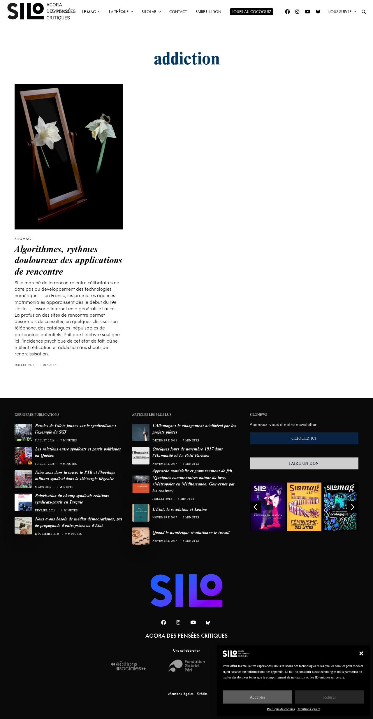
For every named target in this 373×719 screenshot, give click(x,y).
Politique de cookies (281, 709)
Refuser (329, 697)
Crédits (202, 693)
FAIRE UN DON (304, 463)
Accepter (257, 697)
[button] (361, 653)
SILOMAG (23, 238)
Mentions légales (309, 709)
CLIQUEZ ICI (303, 438)
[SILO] (44, 11)
